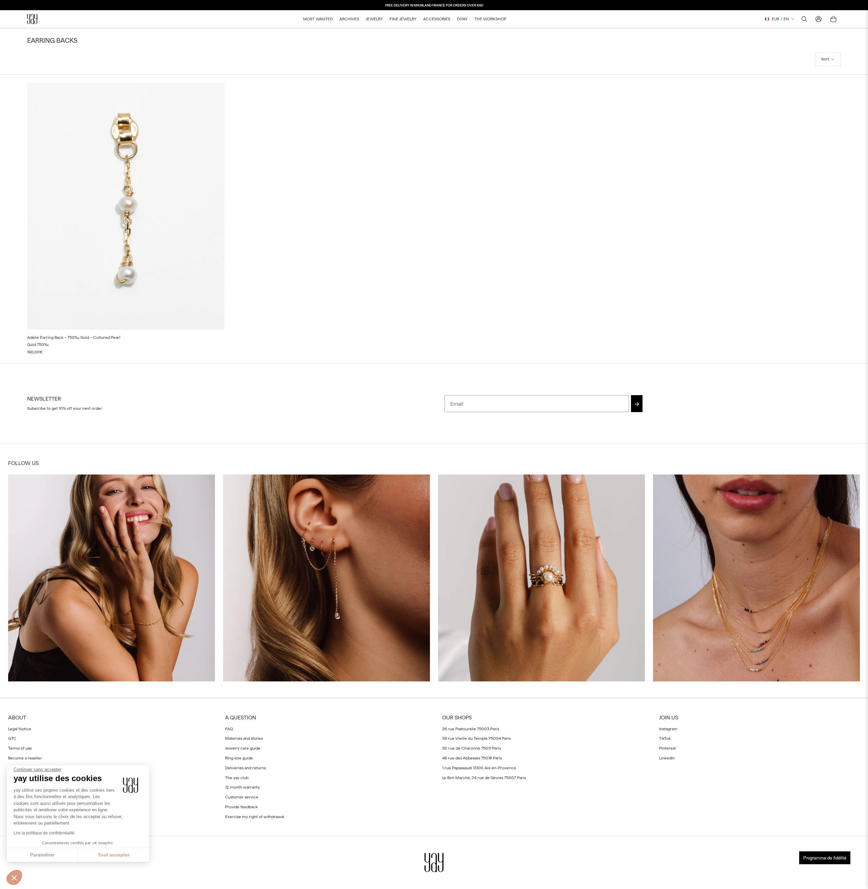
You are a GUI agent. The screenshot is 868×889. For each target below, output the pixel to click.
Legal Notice (19, 728)
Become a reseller (25, 758)
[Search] (804, 19)
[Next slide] (214, 206)
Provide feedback (241, 807)
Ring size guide (239, 758)
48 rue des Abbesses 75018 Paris (472, 758)
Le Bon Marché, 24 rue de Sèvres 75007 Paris (484, 777)
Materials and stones (244, 738)
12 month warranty (242, 787)
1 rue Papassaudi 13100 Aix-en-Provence (479, 767)
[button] (828, 59)
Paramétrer (42, 854)
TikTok (665, 738)
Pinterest (667, 748)
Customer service (241, 797)
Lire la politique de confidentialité (44, 833)
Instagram (668, 728)
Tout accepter (114, 854)
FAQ (229, 728)
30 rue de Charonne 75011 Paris (471, 748)
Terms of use (20, 748)
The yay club (237, 777)
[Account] (818, 19)
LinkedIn (667, 758)
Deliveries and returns (245, 767)
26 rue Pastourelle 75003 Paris (470, 728)
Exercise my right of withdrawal (254, 816)
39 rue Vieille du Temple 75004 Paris (476, 738)
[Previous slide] (37, 206)
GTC (12, 738)
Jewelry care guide (242, 748)
